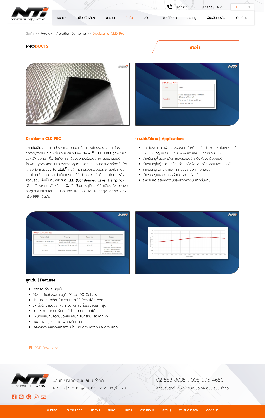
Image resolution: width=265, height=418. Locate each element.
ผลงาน (110, 17)
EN (248, 7)
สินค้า (129, 17)
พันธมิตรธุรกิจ (216, 17)
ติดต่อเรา (242, 17)
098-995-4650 (213, 7)
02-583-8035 (186, 7)
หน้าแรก (62, 17)
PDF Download (46, 348)
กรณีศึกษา (170, 17)
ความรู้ (191, 17)
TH (236, 7)
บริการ (148, 17)
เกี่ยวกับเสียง (86, 17)
